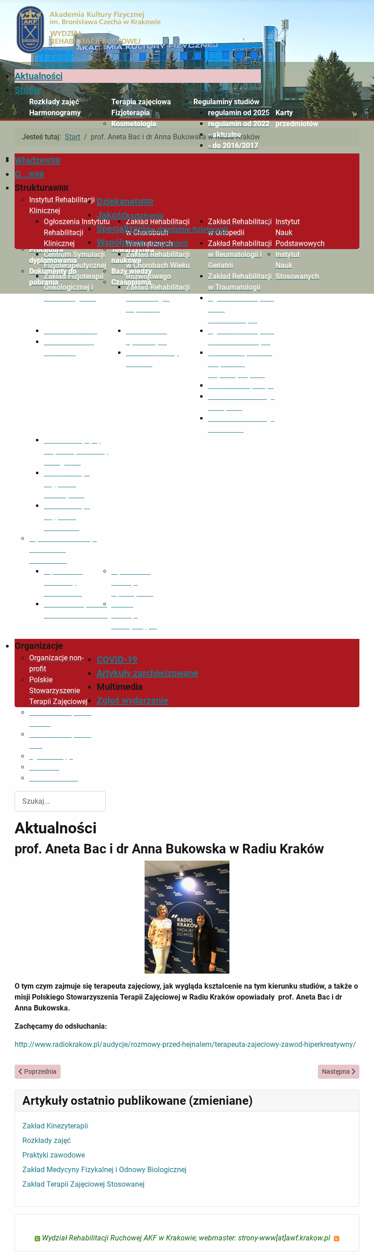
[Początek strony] (358, 1238)
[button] (227, 102)
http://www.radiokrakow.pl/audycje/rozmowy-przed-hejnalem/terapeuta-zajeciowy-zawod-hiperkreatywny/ (185, 1044)
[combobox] (60, 801)
